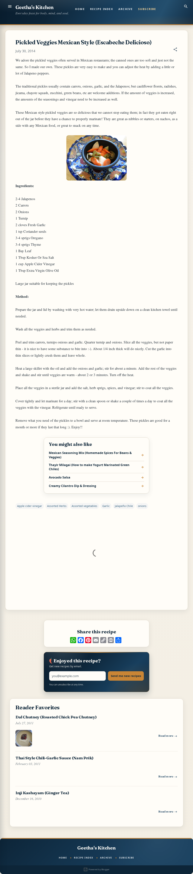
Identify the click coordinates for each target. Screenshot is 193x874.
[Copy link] (103, 640)
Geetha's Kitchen (34, 7)
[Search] (186, 6)
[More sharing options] (118, 640)
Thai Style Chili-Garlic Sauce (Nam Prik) (54, 757)
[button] (175, 50)
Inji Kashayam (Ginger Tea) (42, 792)
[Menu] (10, 6)
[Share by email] (96, 640)
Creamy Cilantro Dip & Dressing (72, 486)
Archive (125, 9)
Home (80, 9)
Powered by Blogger (99, 869)
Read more (168, 736)
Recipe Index (101, 9)
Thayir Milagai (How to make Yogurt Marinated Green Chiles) (89, 467)
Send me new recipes (126, 676)
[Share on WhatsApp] (73, 640)
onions (142, 506)
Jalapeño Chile (124, 506)
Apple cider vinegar (29, 506)
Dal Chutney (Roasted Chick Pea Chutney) (55, 716)
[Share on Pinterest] (88, 640)
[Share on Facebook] (81, 640)
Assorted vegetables (84, 506)
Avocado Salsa (59, 477)
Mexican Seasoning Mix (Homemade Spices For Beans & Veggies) (90, 455)
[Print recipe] (111, 640)
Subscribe (147, 9)
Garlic (106, 506)
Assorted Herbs (57, 506)
